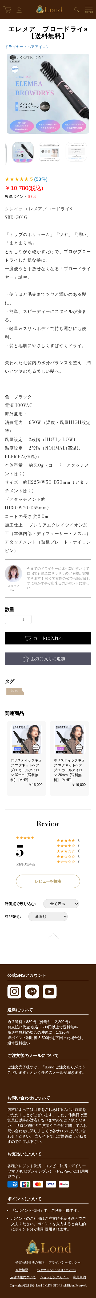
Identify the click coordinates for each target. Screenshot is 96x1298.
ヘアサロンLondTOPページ (56, 1270)
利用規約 (79, 1277)
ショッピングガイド (54, 1277)
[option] (48, 94)
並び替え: (13, 916)
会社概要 (21, 1270)
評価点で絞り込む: (20, 903)
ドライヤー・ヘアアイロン (27, 47)
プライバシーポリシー (65, 1262)
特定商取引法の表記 (29, 1262)
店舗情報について (23, 1277)
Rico (14, 690)
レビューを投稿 (48, 881)
